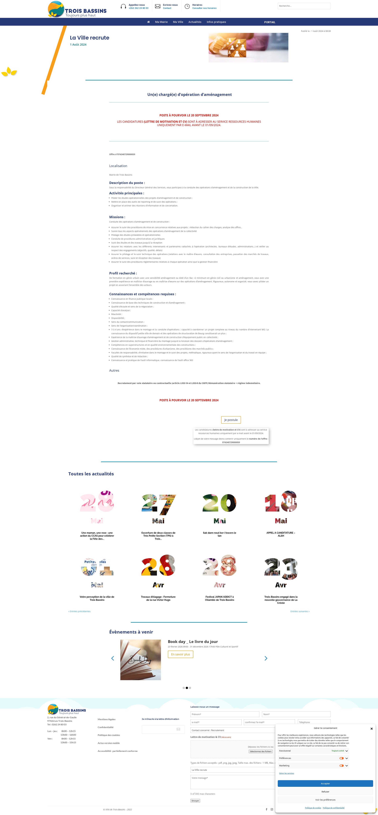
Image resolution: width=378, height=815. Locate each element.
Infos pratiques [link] (216, 22)
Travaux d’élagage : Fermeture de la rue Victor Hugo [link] (158, 598)
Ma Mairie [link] (161, 22)
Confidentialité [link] (106, 727)
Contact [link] (167, 8)
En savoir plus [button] (180, 654)
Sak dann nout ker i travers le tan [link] (219, 534)
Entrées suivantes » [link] (300, 611)
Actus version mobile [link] (109, 743)
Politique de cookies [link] (313, 808)
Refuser (325, 791)
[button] (371, 728)
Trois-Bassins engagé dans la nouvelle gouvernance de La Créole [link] (281, 599)
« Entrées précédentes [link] (79, 611)
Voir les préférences (325, 799)
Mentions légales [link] (106, 719)
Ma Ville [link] (178, 22)
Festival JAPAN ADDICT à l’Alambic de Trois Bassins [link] (219, 598)
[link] (77, 17)
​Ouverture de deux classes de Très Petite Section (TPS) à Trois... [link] (158, 535)
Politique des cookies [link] (109, 735)
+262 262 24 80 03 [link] (138, 8)
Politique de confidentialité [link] (333, 808)
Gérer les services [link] (286, 773)
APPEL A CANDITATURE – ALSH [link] (281, 534)
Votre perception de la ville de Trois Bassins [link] (97, 598)
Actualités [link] (195, 22)
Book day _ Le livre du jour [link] (193, 641)
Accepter (325, 783)
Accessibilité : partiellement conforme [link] (118, 750)
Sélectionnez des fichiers (260, 751)
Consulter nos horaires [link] (204, 8)
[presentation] (112, 658)
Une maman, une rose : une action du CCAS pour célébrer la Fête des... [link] (97, 535)
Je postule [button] (231, 420)
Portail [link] (269, 22)
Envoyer (195, 800)
